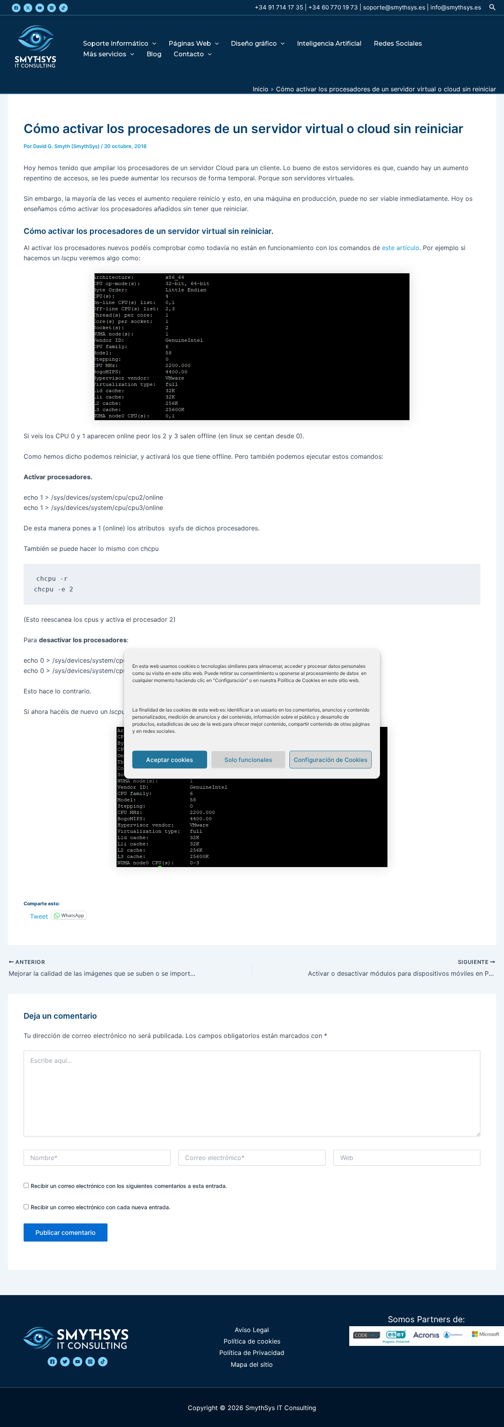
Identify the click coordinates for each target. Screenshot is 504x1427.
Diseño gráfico (254, 44)
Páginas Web (190, 44)
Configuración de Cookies (330, 759)
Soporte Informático (115, 44)
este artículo (400, 248)
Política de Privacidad (251, 1353)
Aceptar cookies (169, 759)
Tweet (39, 915)
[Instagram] (51, 8)
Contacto (189, 54)
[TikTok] (63, 8)
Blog (153, 54)
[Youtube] (39, 8)
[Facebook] (16, 8)
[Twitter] (28, 8)
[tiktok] (102, 1361)
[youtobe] (77, 1361)
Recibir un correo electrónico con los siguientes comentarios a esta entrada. (129, 1185)
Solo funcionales (248, 759)
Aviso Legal (252, 1330)
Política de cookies (252, 1341)
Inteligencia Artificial (329, 44)
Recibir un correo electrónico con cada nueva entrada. (100, 1207)
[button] (492, 7)
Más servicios (104, 54)
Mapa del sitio (252, 1364)
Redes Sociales (398, 44)
